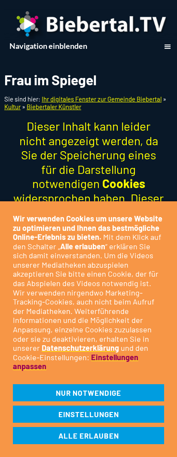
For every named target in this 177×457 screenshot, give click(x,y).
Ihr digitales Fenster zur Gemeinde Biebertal (102, 99)
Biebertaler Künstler (54, 107)
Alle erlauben (88, 435)
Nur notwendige (88, 392)
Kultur (12, 107)
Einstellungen (88, 414)
